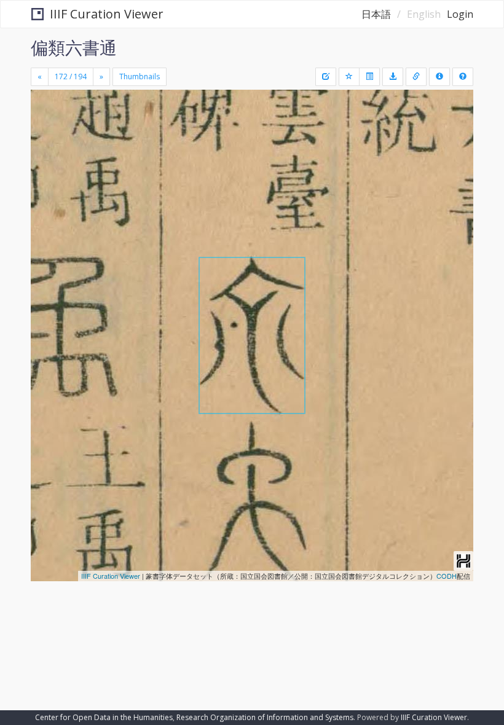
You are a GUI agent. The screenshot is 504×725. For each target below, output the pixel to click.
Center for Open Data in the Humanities (104, 717)
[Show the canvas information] (416, 77)
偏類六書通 (74, 47)
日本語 (376, 14)
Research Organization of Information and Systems (264, 717)
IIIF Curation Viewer (106, 14)
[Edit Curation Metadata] (325, 77)
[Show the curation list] (369, 77)
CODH (446, 576)
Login (460, 14)
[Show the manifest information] (439, 77)
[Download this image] (392, 77)
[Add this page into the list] (349, 77)
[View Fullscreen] (47, 152)
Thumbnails (139, 76)
